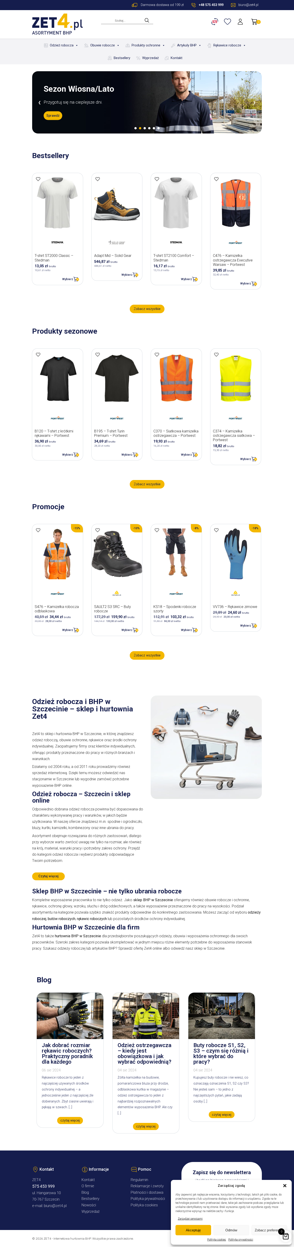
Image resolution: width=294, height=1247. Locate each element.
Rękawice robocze (227, 45)
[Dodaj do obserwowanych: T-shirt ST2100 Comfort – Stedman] (157, 179)
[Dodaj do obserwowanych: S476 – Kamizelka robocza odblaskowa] (38, 530)
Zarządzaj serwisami (190, 1218)
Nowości (89, 1205)
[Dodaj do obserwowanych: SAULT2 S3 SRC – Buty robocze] (97, 530)
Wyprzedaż (150, 58)
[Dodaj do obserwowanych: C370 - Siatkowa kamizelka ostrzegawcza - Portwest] (157, 354)
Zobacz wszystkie (147, 309)
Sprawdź (52, 115)
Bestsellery (122, 58)
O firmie (88, 1186)
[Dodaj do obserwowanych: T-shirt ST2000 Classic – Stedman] (38, 179)
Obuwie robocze (102, 45)
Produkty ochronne (146, 45)
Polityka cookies (216, 1239)
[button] (285, 1185)
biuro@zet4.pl (55, 1206)
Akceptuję (193, 1230)
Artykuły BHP (187, 45)
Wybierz (67, 279)
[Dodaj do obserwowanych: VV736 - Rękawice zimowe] (216, 530)
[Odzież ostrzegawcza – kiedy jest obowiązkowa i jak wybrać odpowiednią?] (146, 1038)
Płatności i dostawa (147, 1192)
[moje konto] (240, 21)
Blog (85, 1192)
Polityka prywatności (240, 1239)
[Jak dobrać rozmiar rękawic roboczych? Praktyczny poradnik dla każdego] (70, 1038)
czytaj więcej (70, 1120)
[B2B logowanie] (215, 21)
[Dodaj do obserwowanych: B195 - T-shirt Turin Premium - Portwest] (97, 354)
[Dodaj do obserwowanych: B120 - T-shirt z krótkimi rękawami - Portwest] (38, 354)
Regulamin (139, 1180)
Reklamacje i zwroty (147, 1186)
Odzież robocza (62, 45)
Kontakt (176, 58)
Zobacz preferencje (269, 1230)
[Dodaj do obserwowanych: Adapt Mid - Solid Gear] (97, 179)
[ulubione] (228, 21)
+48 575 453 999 (211, 5)
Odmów (231, 1230)
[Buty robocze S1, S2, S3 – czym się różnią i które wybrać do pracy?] (221, 1038)
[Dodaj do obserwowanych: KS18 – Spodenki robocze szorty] (157, 530)
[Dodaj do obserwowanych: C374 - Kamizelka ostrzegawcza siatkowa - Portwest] (216, 354)
